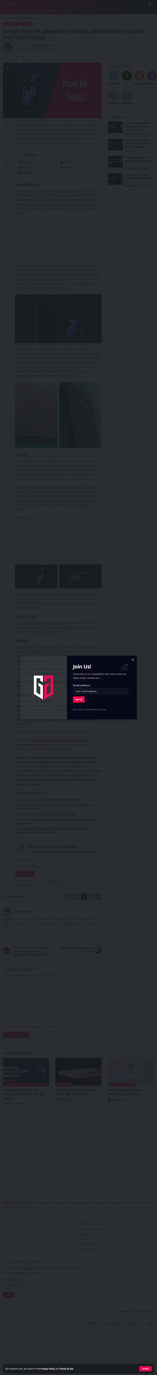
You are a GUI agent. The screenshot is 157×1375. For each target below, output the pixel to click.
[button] (145, 1368)
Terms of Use (66, 1368)
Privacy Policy (48, 1368)
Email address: (82, 685)
